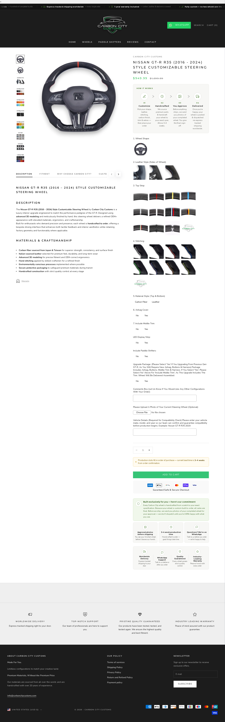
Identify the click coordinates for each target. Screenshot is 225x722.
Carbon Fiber (141, 301)
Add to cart (171, 474)
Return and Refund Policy (120, 677)
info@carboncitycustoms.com (21, 695)
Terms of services (116, 662)
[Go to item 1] (20, 59)
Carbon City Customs (147, 56)
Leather (155, 301)
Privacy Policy (114, 672)
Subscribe (185, 684)
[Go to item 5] (20, 103)
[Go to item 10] (20, 158)
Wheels (87, 42)
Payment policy (114, 682)
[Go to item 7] (20, 125)
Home (72, 42)
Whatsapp (182, 25)
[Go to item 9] (20, 147)
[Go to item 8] (20, 136)
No (137, 315)
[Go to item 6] (20, 114)
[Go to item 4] (20, 92)
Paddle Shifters (109, 42)
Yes (146, 315)
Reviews (133, 42)
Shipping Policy (114, 667)
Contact (150, 42)
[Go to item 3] (20, 81)
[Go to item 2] (20, 70)
